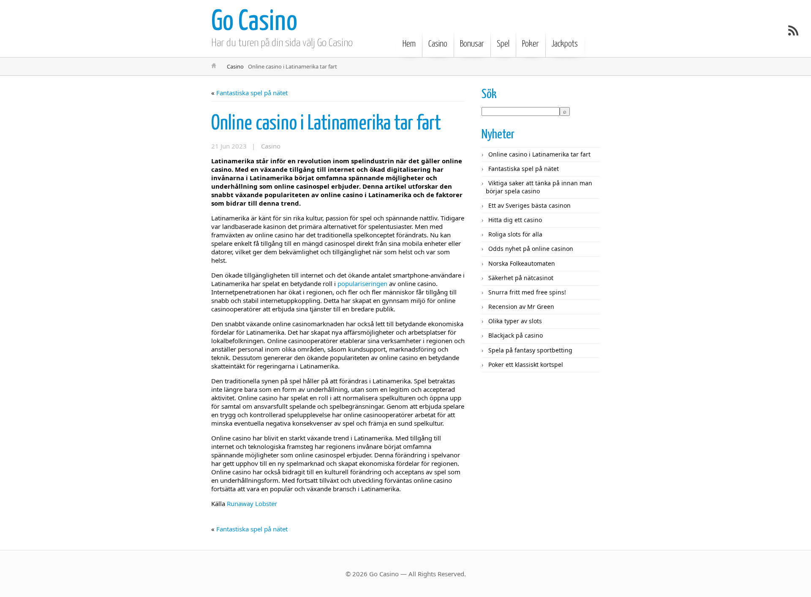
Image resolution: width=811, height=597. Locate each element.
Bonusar (472, 44)
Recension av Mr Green (521, 307)
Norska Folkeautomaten (521, 263)
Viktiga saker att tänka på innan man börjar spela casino (539, 187)
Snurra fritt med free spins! (527, 292)
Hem (409, 44)
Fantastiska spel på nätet (252, 92)
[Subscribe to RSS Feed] (793, 30)
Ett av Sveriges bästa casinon (529, 205)
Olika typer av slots (515, 321)
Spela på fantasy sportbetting (530, 350)
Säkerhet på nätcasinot (520, 278)
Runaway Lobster (252, 503)
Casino (437, 44)
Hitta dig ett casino (515, 220)
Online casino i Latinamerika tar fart (326, 124)
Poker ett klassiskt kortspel (525, 364)
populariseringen (362, 283)
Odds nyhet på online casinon (530, 249)
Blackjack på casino (515, 335)
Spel (503, 44)
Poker (530, 44)
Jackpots (565, 44)
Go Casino (254, 22)
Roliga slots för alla (515, 234)
